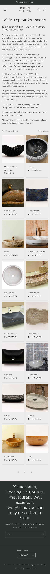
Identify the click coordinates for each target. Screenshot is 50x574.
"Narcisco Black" (10, 167)
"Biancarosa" (33, 334)
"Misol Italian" (34, 293)
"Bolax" (7, 416)
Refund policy (41, 565)
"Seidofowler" (9, 293)
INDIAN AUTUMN (15, 565)
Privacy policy (19, 568)
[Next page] (31, 472)
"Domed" (31, 416)
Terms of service (31, 568)
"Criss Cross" (33, 375)
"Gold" (30, 457)
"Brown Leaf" (9, 211)
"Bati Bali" (8, 375)
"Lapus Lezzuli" (34, 211)
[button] (5, 9)
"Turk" (6, 252)
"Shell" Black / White (36, 252)
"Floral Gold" (9, 457)
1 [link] (18, 472)
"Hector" (31, 167)
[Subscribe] (42, 534)
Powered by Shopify (28, 565)
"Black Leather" (10, 334)
